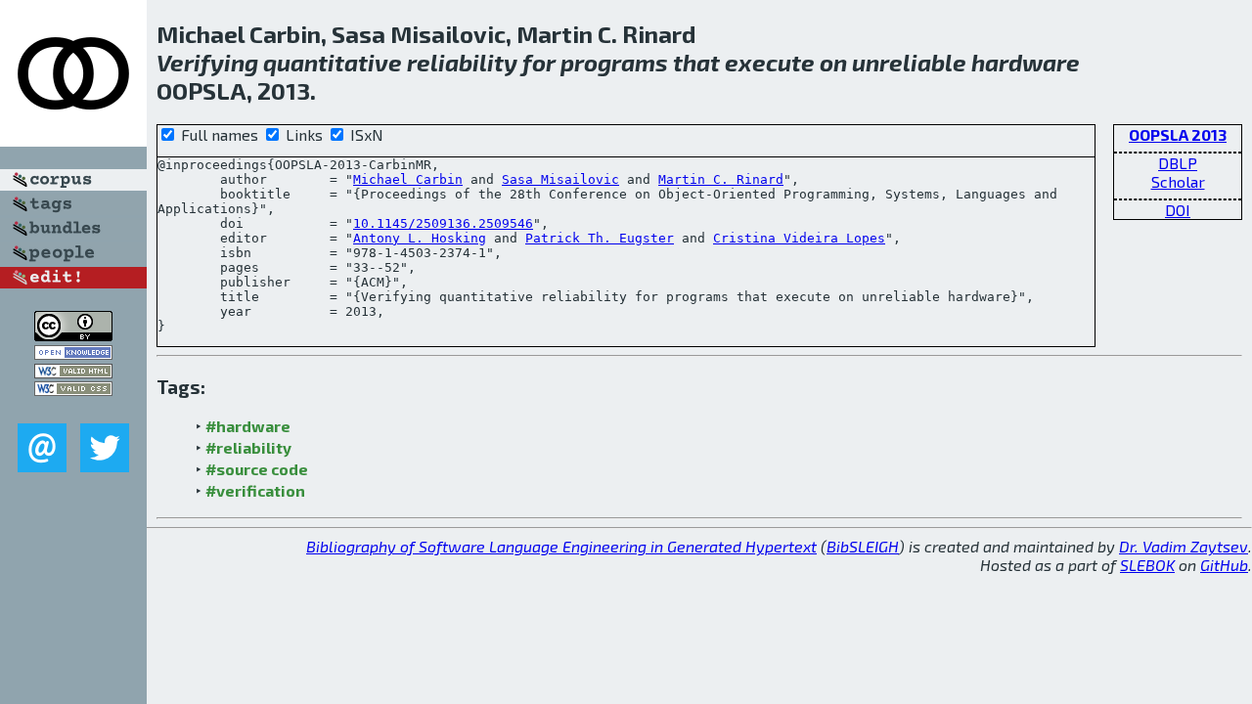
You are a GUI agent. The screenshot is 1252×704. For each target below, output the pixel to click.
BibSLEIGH (863, 546)
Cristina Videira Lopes (799, 238)
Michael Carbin (408, 179)
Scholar (1178, 181)
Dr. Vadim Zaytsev (1183, 546)
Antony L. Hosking (419, 238)
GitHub (1224, 564)
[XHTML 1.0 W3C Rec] (73, 372)
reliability (462, 62)
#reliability (248, 447)
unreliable (909, 62)
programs (614, 62)
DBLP (1177, 163)
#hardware (248, 426)
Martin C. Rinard (720, 179)
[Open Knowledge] (73, 353)
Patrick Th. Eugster (599, 238)
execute (770, 62)
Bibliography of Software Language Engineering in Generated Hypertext (561, 546)
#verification (255, 490)
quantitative (332, 62)
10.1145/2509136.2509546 (443, 223)
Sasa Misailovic (560, 179)
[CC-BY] (73, 335)
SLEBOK (1147, 564)
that (696, 62)
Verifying (207, 62)
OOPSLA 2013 (1178, 134)
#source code (256, 469)
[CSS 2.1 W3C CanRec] (73, 409)
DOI (1177, 209)
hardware (1025, 62)
